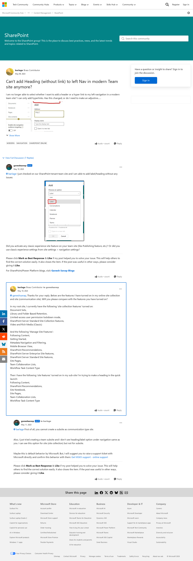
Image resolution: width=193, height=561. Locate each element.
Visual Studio (132, 542)
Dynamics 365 (101, 518)
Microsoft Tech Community (137, 528)
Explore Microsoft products (19, 537)
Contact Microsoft (70, 556)
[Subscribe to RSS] (121, 492)
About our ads (158, 556)
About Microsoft (162, 513)
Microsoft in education (77, 508)
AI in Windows (15, 532)
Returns (43, 523)
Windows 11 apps (16, 542)
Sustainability (161, 542)
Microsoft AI (100, 508)
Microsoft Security (103, 513)
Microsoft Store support (49, 518)
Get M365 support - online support (89, 457)
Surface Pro (14, 508)
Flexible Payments (47, 542)
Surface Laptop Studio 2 (18, 518)
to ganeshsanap (51, 287)
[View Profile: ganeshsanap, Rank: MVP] (9, 167)
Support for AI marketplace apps (139, 523)
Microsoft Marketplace (135, 532)
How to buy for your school (79, 528)
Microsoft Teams (102, 532)
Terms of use (109, 556)
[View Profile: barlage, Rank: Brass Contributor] (10, 72)
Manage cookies (95, 556)
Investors (159, 528)
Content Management (42, 13)
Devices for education (77, 513)
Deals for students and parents (80, 540)
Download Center (46, 513)
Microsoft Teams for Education (80, 518)
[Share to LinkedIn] (96, 492)
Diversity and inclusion (164, 532)
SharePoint (58, 13)
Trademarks (121, 556)
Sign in (146, 80)
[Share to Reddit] (111, 492)
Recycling (145, 556)
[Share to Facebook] (101, 492)
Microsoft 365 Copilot (104, 537)
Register (176, 4)
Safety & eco (134, 556)
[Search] (167, 4)
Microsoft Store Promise (49, 537)
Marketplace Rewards (135, 537)
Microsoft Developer (134, 513)
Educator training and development (77, 533)
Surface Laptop (15, 513)
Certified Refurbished (48, 532)
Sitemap (57, 556)
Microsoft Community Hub (13, 13)
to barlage (46, 421)
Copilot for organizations (19, 523)
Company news (161, 518)
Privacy (82, 556)
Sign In (186, 4)
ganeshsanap (20, 165)
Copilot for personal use (18, 528)
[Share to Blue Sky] (116, 492)
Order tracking (45, 528)
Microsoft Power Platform (105, 528)
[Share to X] (106, 492)
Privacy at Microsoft (163, 523)
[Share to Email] (126, 492)
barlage (19, 70)
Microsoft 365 (101, 523)
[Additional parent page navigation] (28, 13)
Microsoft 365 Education (78, 523)
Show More (14, 135)
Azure (129, 508)
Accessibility (160, 537)
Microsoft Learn (133, 518)
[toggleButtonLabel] (189, 13)
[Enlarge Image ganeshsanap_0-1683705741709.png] (64, 211)
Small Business (101, 542)
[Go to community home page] (4, 4)
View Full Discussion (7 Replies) (19, 157)
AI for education (75, 544)
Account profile (45, 508)
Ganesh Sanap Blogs (62, 270)
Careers (159, 508)
